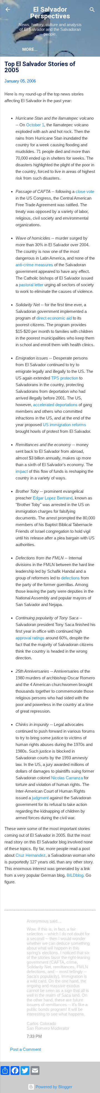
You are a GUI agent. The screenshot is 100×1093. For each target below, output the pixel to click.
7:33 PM (34, 1036)
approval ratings (30, 637)
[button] (92, 65)
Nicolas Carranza (67, 777)
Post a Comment (25, 1049)
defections (70, 578)
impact (22, 471)
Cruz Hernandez (31, 855)
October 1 (35, 124)
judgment (40, 797)
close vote (85, 191)
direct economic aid (54, 318)
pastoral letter (31, 284)
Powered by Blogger (53, 1086)
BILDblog (75, 875)
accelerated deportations (55, 404)
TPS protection (64, 378)
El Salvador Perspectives (50, 13)
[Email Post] (19, 901)
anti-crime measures (34, 264)
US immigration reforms (64, 424)
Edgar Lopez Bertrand (52, 498)
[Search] (92, 10)
